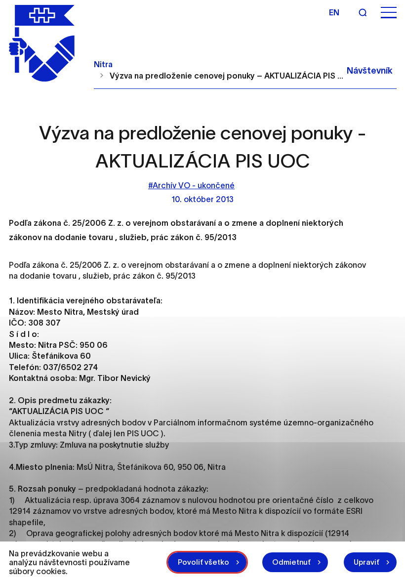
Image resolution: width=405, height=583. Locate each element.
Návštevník (370, 71)
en (334, 12)
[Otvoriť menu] (389, 12)
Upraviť (366, 562)
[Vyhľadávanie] (362, 12)
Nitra (103, 64)
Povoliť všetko (203, 562)
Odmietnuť (291, 562)
